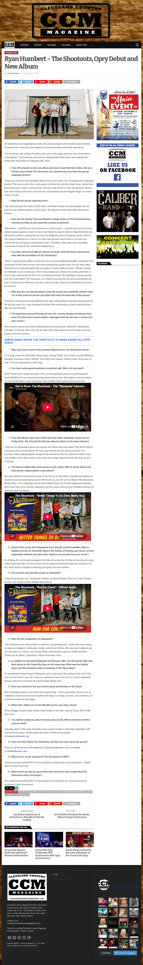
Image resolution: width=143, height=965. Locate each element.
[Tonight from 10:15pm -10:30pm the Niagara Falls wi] (102, 902)
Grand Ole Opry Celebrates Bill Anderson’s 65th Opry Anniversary (47, 854)
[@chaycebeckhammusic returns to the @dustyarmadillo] (113, 912)
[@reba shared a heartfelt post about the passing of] (102, 933)
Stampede (9, 795)
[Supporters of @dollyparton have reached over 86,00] (134, 912)
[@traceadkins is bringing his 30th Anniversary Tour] (134, 902)
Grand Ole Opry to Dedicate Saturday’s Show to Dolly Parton (16, 853)
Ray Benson (65, 792)
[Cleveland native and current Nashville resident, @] (113, 902)
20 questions (24, 792)
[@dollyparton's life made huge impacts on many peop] (113, 922)
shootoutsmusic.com (17, 751)
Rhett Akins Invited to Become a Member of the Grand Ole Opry (78, 853)
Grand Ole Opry (38, 792)
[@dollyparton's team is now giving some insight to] (123, 912)
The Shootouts (22, 795)
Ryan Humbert (78, 792)
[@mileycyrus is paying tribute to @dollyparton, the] (102, 922)
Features (24, 44)
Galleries (66, 44)
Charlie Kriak (13, 73)
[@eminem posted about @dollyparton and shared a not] (134, 933)
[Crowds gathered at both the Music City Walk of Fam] (123, 943)
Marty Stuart (53, 792)
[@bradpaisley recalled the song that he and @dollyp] (102, 943)
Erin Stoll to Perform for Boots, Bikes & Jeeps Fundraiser (72, 815)
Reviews (38, 44)
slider (88, 792)
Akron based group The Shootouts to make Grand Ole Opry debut (47, 341)
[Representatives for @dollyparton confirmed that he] (123, 933)
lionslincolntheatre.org (18, 736)
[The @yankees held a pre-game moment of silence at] (102, 912)
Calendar (51, 44)
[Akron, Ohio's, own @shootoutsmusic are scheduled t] (123, 922)
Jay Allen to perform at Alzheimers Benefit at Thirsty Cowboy (26, 817)
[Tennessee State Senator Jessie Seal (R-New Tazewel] (123, 902)
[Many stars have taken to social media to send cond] (113, 943)
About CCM (81, 44)
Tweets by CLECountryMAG (64, 879)
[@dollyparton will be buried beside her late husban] (113, 933)
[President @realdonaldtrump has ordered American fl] (134, 943)
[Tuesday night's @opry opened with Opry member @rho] (134, 922)
